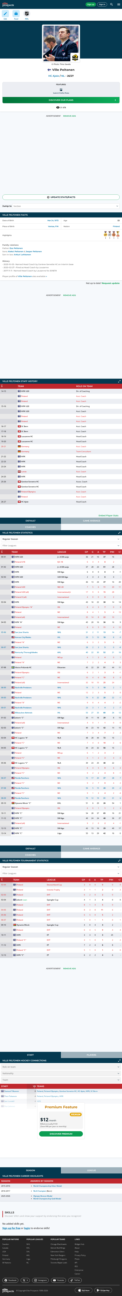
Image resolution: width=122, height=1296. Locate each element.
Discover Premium (61, 1134)
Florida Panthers (22, 778)
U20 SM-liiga (62, 577)
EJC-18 (60, 562)
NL (63, 75)
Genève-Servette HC (30, 481)
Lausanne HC (27, 436)
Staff (30, 1055)
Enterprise (79, 1270)
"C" (23, 677)
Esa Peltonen (16, 248)
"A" (31, 607)
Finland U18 (20, 562)
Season (30, 1170)
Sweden (5, 1244)
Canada (5, 1248)
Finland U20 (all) (22, 592)
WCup (59, 657)
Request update (111, 283)
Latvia (23, 471)
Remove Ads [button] (69, 116)
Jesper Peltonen (34, 251)
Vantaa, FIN (53, 226)
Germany (25, 446)
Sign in (102, 4)
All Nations (6, 1262)
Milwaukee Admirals (23, 712)
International (63, 597)
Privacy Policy (80, 1255)
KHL (59, 803)
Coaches (30, 527)
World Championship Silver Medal (47, 1186)
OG (58, 607)
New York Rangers (58, 1255)
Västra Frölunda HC (23, 667)
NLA (59, 738)
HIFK (23, 456)
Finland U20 (20, 587)
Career (77, 1273)
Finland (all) (20, 617)
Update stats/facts (63, 197)
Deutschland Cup (54, 884)
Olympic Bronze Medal (42, 1196)
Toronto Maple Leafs (59, 1262)
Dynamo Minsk (21, 803)
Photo (77, 1259)
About (77, 1248)
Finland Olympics (28, 491)
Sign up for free (11, 1228)
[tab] (30, 521)
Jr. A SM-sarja (63, 557)
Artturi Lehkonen (22, 254)
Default (30, 520)
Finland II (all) (20, 597)
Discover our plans (61, 100)
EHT (48, 895)
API (76, 1262)
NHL (59, 632)
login (27, 1228)
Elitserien (61, 667)
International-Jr (64, 592)
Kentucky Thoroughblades (26, 652)
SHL (28, 1251)
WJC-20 (60, 587)
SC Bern (24, 426)
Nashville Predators (23, 687)
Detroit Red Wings (58, 1248)
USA (4, 1251)
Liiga (59, 833)
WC (58, 612)
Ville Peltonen (25, 276)
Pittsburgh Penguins (59, 1259)
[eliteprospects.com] (8, 4)
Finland (116, 226)
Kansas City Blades (23, 637)
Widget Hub (79, 1244)
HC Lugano (20, 738)
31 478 (63, 107)
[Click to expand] (119, 381)
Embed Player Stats (108, 515)
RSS (76, 1266)
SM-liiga (60, 572)
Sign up (90, 4)
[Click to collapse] (119, 533)
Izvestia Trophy (53, 889)
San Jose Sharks (22, 632)
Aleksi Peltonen (16, 251)
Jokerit (18, 717)
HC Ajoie (53, 75)
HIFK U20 (25, 391)
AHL (59, 652)
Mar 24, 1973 (52, 220)
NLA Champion (39, 1191)
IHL (58, 637)
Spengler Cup (52, 900)
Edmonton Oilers (57, 1251)
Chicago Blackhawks (59, 1244)
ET (48, 935)
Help (77, 1251)
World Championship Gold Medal (47, 1198)
